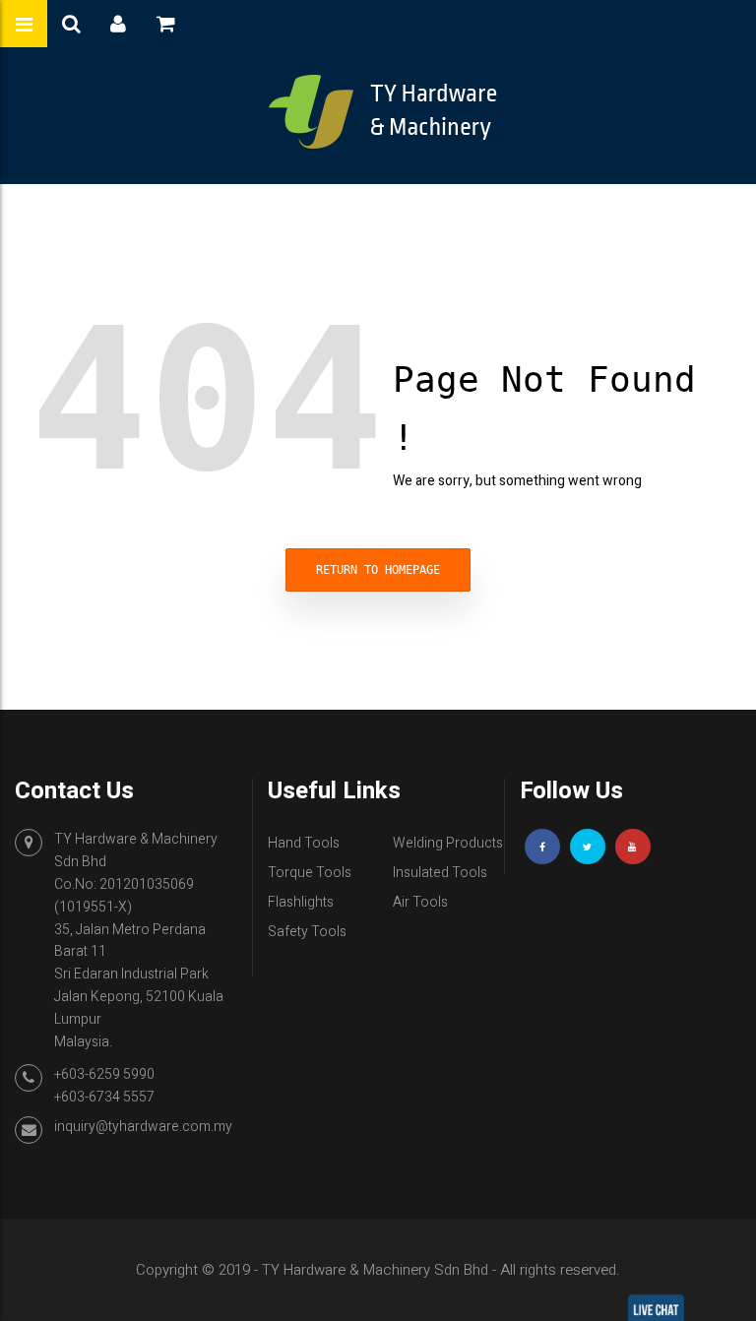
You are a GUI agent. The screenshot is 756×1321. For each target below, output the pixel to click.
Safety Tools (307, 931)
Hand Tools (304, 843)
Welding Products (448, 843)
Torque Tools (309, 872)
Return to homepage (378, 570)
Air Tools (420, 902)
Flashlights (301, 902)
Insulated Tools (440, 872)
